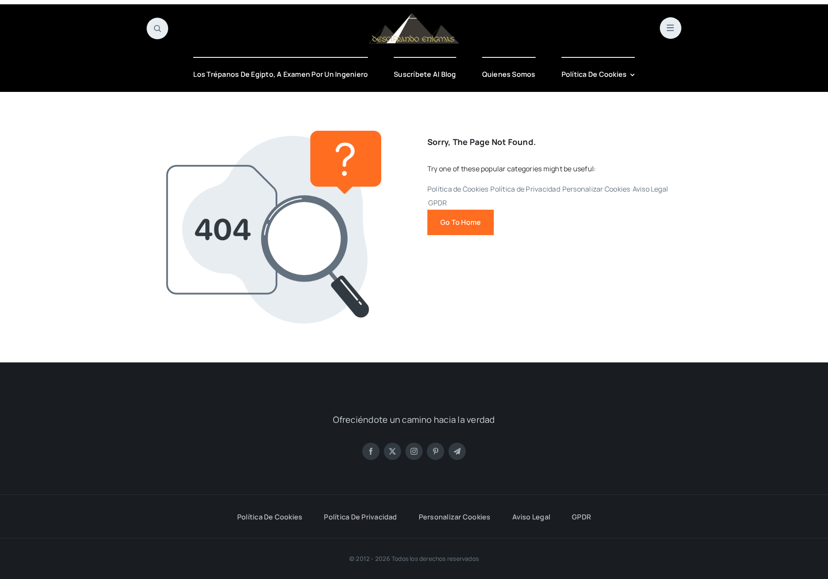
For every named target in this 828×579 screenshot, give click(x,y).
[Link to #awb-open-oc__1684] (670, 28)
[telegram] (457, 451)
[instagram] (414, 451)
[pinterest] (435, 451)
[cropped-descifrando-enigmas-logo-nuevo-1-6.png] (414, 16)
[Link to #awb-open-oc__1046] (157, 28)
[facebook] (371, 451)
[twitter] (392, 451)
